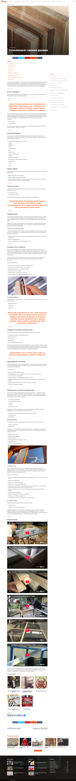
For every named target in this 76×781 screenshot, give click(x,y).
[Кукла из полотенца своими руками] (10, 773)
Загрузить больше (38, 750)
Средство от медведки (54, 95)
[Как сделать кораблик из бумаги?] (31, 768)
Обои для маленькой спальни (13, 728)
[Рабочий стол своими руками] (38, 742)
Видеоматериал (11, 79)
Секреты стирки (9, 745)
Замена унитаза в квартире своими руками (57, 93)
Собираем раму (11, 70)
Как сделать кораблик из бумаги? (41, 767)
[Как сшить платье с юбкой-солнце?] (25, 742)
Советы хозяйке (12, 4)
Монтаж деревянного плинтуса (40, 762)
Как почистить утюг (54, 76)
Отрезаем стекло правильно (13, 72)
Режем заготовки (11, 68)
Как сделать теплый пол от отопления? (57, 100)
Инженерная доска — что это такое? (56, 83)
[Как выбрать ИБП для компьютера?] (10, 763)
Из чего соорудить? (11, 63)
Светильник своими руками (18, 767)
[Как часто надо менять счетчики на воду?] (31, 773)
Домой (8, 4)
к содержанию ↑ (10, 88)
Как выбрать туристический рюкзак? (57, 97)
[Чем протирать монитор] (63, 742)
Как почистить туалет (54, 110)
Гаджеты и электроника (61, 745)
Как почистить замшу (54, 85)
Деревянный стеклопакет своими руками (15, 77)
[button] (74, 1)
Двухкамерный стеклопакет (13, 75)
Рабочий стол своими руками (37, 746)
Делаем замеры (11, 66)
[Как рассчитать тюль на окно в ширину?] (50, 742)
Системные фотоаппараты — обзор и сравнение (58, 78)
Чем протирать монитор (61, 746)
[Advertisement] (59, 64)
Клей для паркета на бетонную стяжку (57, 87)
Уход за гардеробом (23, 745)
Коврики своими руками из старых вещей (57, 104)
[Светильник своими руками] (10, 768)
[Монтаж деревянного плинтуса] (31, 763)
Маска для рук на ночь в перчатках (56, 102)
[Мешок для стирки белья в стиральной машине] (13, 742)
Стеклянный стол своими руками (40, 728)
